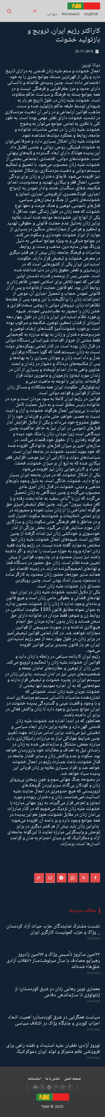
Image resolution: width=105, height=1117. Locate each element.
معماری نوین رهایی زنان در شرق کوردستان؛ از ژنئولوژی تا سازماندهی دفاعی (57, 992)
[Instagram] (63, 1087)
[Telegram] (61, 878)
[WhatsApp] (73, 878)
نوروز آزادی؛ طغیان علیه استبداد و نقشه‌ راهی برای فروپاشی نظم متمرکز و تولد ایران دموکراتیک (53, 1048)
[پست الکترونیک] (50, 878)
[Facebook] (95, 878)
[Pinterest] (56, 1087)
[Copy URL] (39, 878)
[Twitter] (84, 878)
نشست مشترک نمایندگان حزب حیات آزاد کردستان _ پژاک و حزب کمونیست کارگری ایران (53, 929)
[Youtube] (35, 1087)
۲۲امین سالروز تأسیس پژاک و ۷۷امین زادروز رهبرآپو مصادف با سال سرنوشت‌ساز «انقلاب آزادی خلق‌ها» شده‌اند (53, 960)
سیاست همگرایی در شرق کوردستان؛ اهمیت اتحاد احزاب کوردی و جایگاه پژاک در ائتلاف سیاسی (54, 1020)
